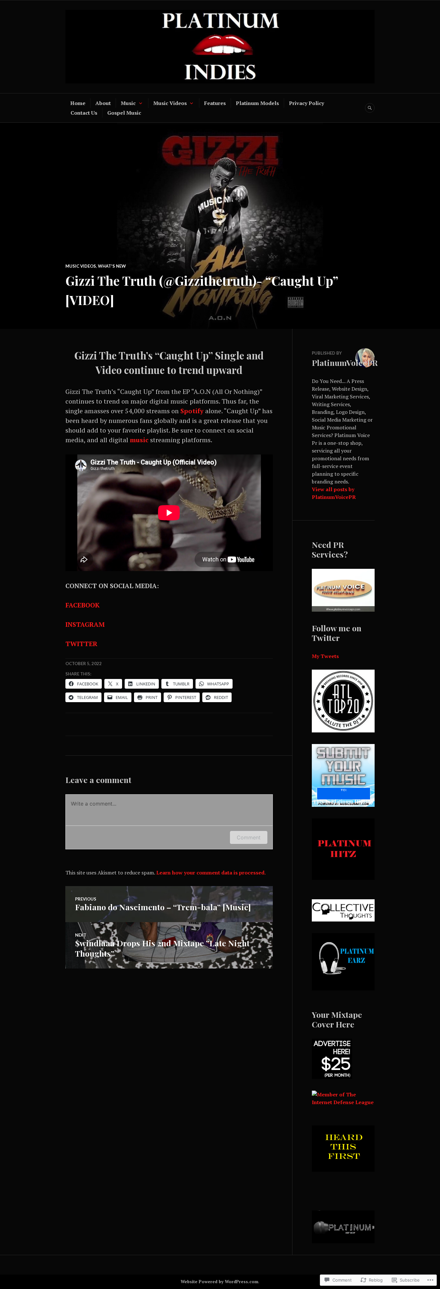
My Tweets (325, 656)
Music (128, 103)
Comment (249, 837)
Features (215, 103)
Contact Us (84, 112)
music (139, 439)
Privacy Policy (306, 103)
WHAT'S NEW (112, 266)
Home (77, 103)
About (103, 103)
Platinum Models (257, 103)
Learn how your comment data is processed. (211, 872)
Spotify (192, 410)
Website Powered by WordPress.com (219, 1281)
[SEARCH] (370, 108)
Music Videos (170, 103)
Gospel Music (124, 112)
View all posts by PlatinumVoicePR (334, 493)
